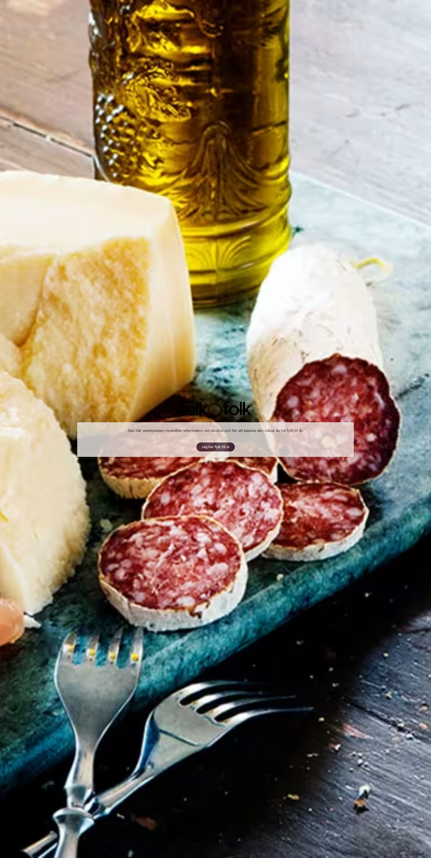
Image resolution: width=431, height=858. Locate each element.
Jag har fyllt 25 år (215, 447)
